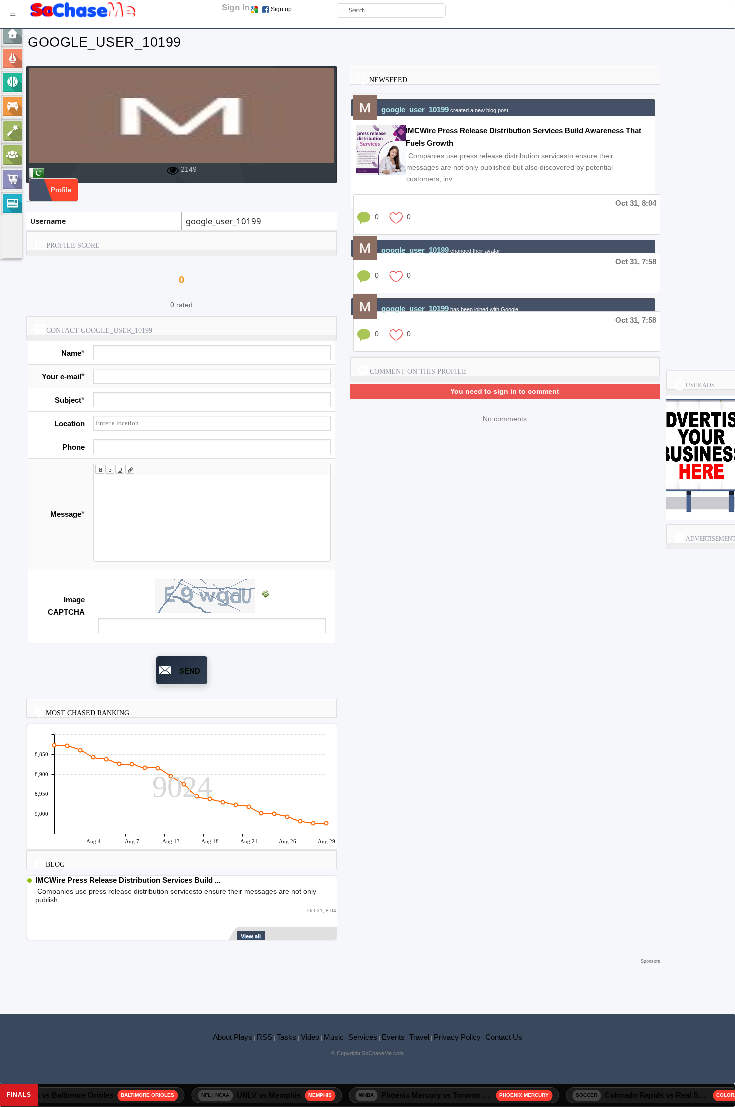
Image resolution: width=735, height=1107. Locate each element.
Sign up (281, 9)
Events (393, 1037)
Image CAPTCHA (66, 605)
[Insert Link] (130, 469)
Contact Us (504, 1037)
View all (251, 936)
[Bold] (100, 469)
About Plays (232, 1037)
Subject (68, 400)
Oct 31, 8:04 (636, 203)
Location (69, 423)
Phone (73, 447)
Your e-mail (62, 376)
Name (72, 353)
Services (363, 1037)
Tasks (286, 1037)
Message (66, 514)
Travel (420, 1037)
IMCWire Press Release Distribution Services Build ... (128, 880)
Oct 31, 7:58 (636, 261)
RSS (264, 1037)
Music (334, 1037)
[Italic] (110, 469)
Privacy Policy (457, 1037)
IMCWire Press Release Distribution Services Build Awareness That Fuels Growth (524, 136)
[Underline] (120, 469)
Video (310, 1037)
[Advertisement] (343, 981)
